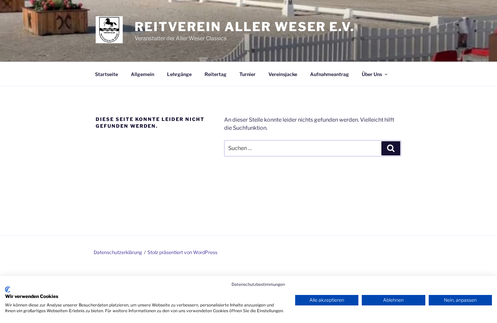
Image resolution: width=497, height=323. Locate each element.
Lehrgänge (179, 74)
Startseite (106, 74)
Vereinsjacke (282, 74)
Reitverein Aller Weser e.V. (245, 26)
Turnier (247, 74)
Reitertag (216, 74)
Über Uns (372, 74)
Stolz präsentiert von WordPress (182, 252)
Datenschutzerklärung (118, 252)
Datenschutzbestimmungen (258, 284)
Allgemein (142, 74)
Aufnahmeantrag (329, 74)
